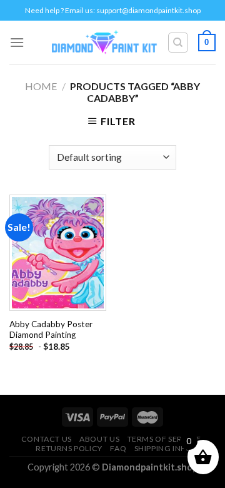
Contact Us (46, 439)
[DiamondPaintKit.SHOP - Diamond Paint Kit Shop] (105, 42)
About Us (99, 439)
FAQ (118, 448)
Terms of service (164, 439)
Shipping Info (163, 448)
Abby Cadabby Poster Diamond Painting (50, 329)
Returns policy (69, 448)
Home (41, 86)
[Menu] (16, 42)
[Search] (178, 43)
